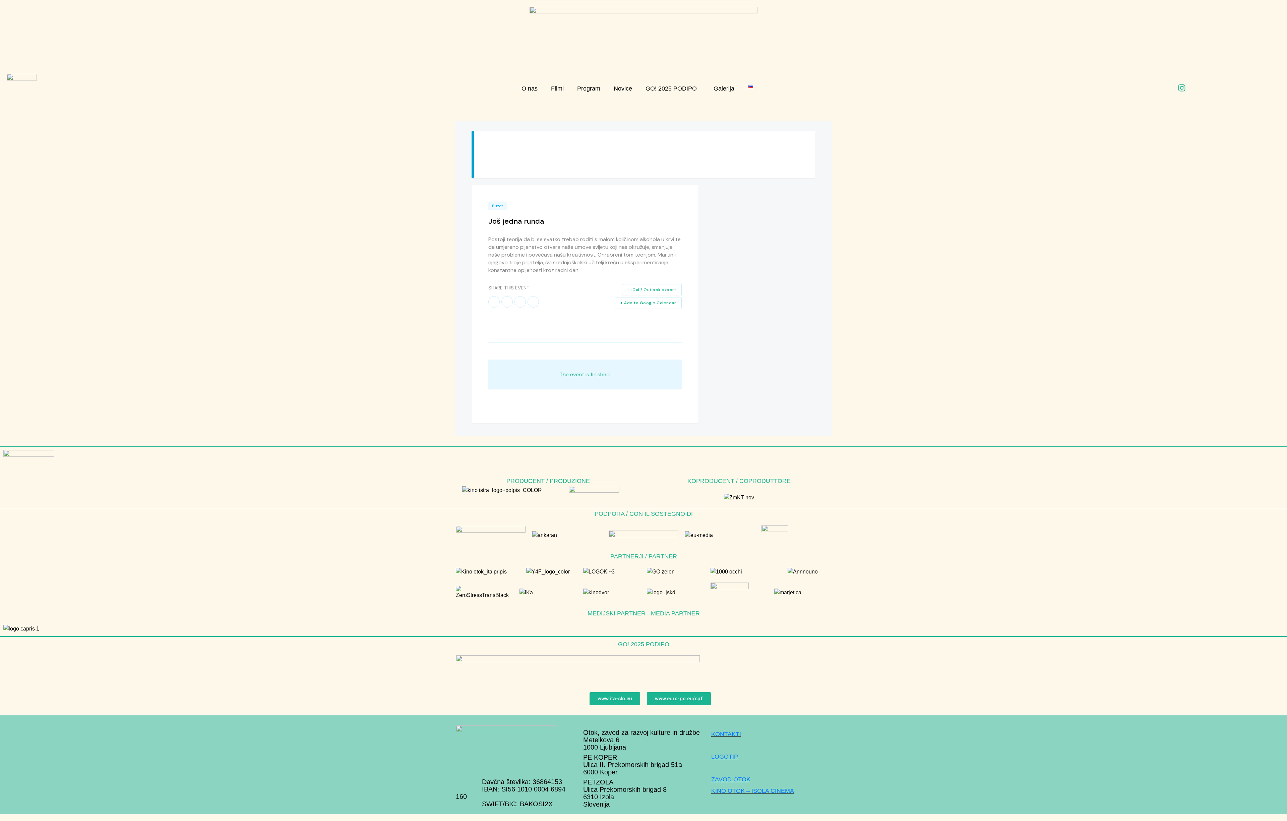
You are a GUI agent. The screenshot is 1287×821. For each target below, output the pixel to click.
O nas (530, 88)
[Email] (533, 302)
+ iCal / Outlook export (652, 289)
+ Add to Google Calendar (648, 303)
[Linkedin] (520, 302)
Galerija (724, 88)
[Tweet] (507, 302)
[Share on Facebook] (494, 302)
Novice (623, 88)
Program (588, 88)
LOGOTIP (724, 756)
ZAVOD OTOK (730, 779)
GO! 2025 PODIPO (671, 88)
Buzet (497, 206)
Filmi (557, 88)
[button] (672, 88)
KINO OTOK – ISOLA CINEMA (752, 790)
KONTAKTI (726, 734)
